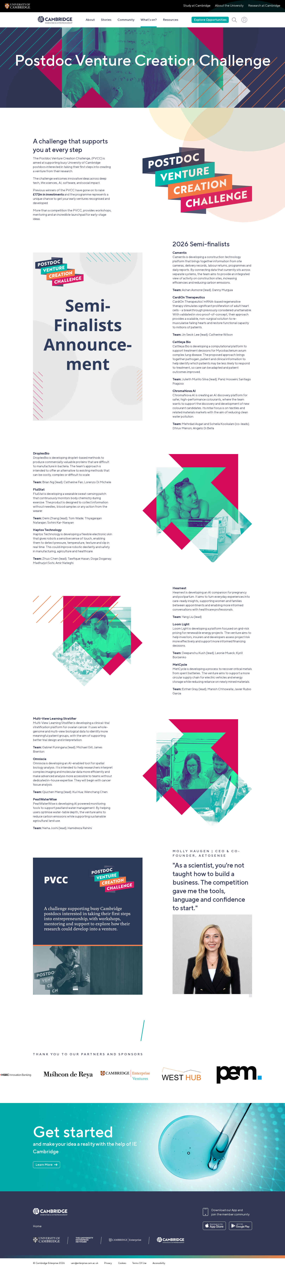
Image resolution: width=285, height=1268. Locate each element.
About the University (229, 5)
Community (125, 20)
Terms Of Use (139, 1263)
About (90, 20)
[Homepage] (55, 19)
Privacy (108, 1263)
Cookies (122, 1263)
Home (37, 1226)
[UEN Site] (17, 6)
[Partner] (214, 1075)
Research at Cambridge (264, 5)
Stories (106, 20)
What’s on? (149, 20)
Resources (170, 20)
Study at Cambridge (196, 5)
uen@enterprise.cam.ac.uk (84, 1263)
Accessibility (159, 1263)
